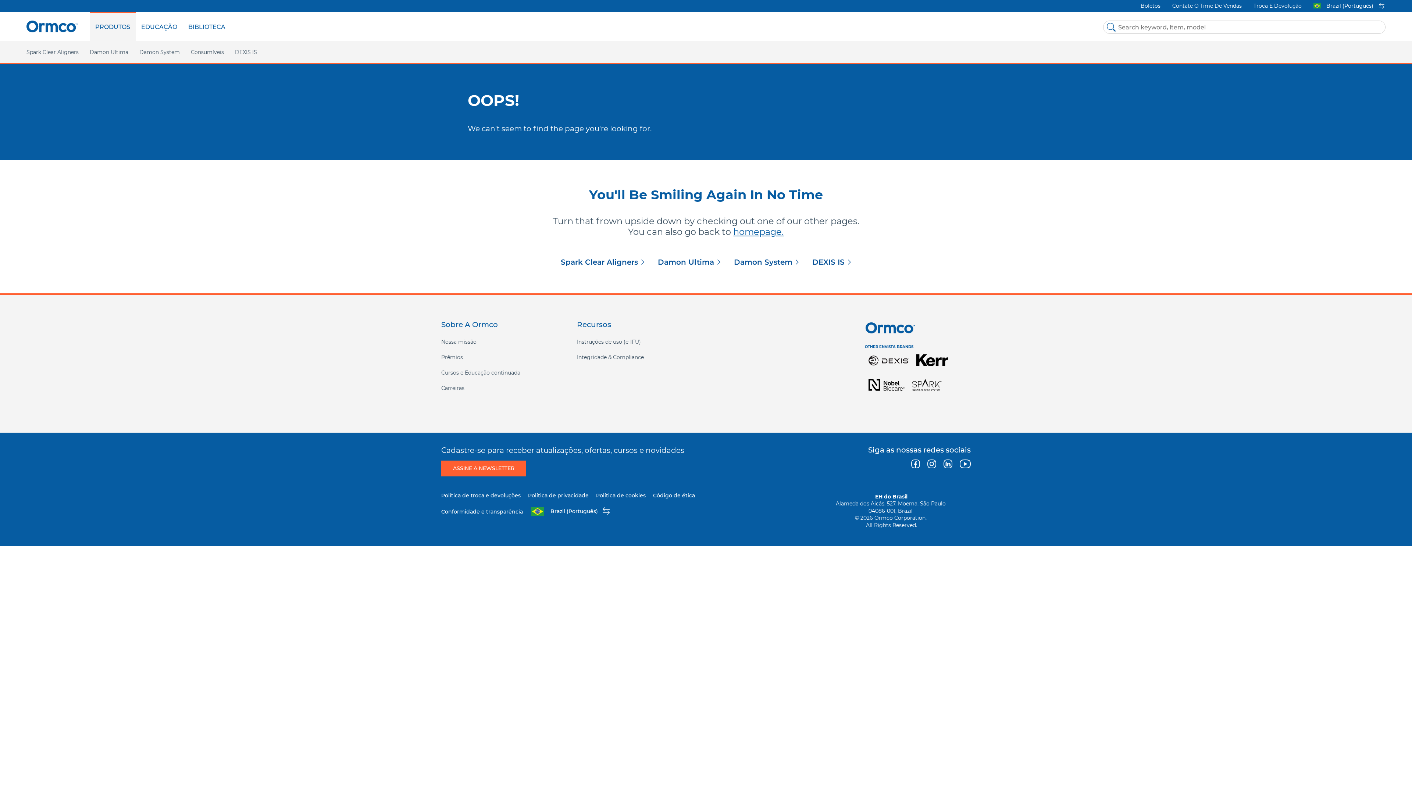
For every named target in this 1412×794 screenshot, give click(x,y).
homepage (757, 231)
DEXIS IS (246, 52)
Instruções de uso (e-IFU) (609, 342)
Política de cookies (621, 495)
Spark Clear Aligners (599, 262)
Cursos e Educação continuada (480, 372)
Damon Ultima (686, 262)
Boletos (1150, 5)
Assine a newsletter (483, 468)
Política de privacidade (558, 495)
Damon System (763, 262)
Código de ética (674, 495)
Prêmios (452, 357)
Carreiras (452, 388)
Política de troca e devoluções (481, 495)
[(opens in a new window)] (889, 359)
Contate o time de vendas (1207, 5)
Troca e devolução (1278, 5)
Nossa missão (459, 342)
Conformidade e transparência (482, 511)
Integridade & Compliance (610, 357)
